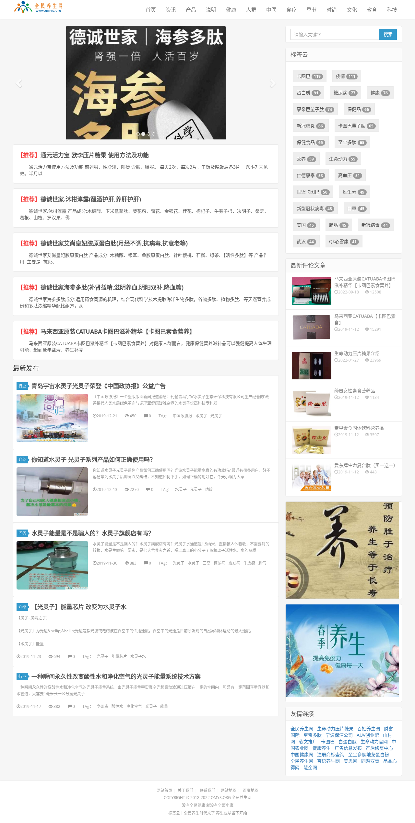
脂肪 (337, 225)
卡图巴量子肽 (356, 126)
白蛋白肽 (347, 741)
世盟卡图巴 (312, 192)
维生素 (353, 192)
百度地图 (250, 790)
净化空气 (134, 706)
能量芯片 (119, 656)
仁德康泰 (310, 175)
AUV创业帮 (368, 735)
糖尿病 (219, 563)
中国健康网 (301, 754)
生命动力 (342, 159)
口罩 (355, 208)
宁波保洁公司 (339, 735)
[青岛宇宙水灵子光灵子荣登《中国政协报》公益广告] (52, 418)
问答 (22, 533)
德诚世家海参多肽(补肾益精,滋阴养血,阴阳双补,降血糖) (112, 287)
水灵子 (201, 416)
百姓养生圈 (368, 728)
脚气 (262, 563)
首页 (151, 9)
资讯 (171, 9)
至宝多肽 (351, 142)
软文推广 (308, 741)
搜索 (388, 34)
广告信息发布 (348, 748)
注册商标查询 (330, 754)
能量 (164, 706)
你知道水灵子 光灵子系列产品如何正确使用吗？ (93, 459)
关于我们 (185, 790)
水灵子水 (138, 656)
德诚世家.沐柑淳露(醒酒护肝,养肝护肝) (91, 199)
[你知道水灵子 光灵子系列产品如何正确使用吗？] (52, 491)
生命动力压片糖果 (335, 728)
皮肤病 (234, 563)
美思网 (350, 761)
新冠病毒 (375, 225)
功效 (209, 489)
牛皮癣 (249, 563)
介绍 (22, 459)
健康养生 (322, 748)
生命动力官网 (374, 741)
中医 (271, 9)
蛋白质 (307, 92)
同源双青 (370, 761)
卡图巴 (309, 76)
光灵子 (216, 416)
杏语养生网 (328, 761)
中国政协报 (182, 416)
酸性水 (117, 706)
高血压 (349, 175)
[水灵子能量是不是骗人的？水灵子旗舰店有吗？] (52, 565)
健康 (231, 9)
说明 (211, 9)
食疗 (291, 9)
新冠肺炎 (310, 126)
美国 (305, 225)
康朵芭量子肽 (314, 109)
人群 (251, 9)
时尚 (331, 9)
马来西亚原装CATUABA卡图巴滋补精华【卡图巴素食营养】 (118, 331)
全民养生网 (301, 728)
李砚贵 (102, 706)
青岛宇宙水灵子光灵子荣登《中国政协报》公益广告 (98, 386)
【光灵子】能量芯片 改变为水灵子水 (78, 607)
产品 (191, 9)
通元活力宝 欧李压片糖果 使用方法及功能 (95, 155)
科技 (392, 9)
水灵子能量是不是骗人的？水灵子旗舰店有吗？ (92, 533)
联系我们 (207, 790)
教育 (372, 9)
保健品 (358, 109)
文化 (352, 9)
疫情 (345, 76)
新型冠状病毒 (314, 208)
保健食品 (310, 142)
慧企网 (310, 767)
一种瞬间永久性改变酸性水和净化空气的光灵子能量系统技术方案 (116, 676)
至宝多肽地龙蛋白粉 (368, 754)
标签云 (174, 813)
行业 (22, 386)
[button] (19, 83)
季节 (311, 9)
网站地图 (228, 790)
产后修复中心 (379, 748)
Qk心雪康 (343, 241)
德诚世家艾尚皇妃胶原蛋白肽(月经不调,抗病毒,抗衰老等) (114, 243)
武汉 (305, 241)
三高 (206, 563)
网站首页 (164, 790)
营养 (305, 159)
